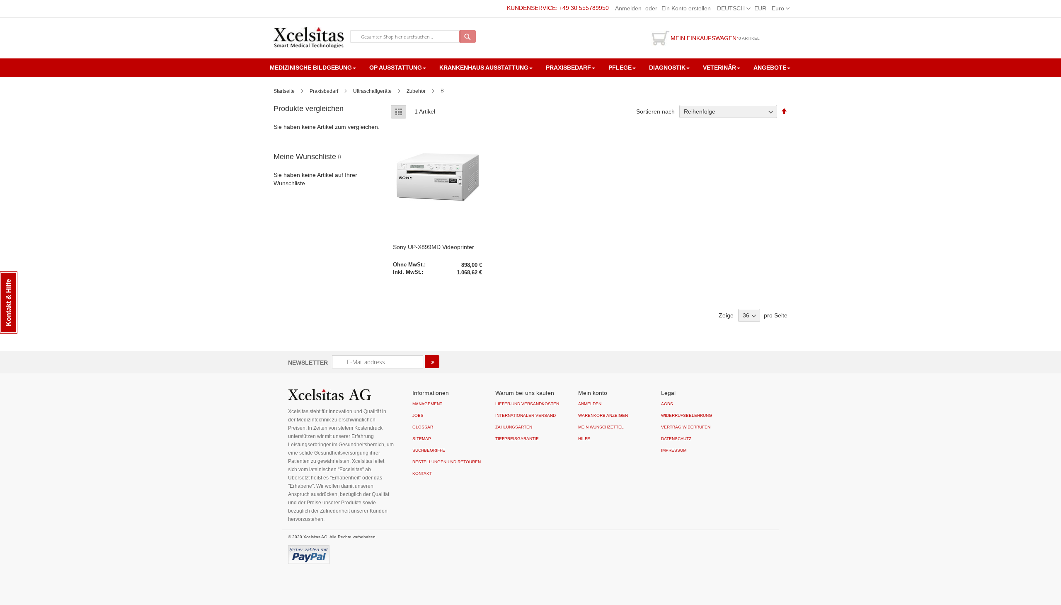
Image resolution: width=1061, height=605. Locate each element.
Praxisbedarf (324, 91)
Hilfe (584, 438)
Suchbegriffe (428, 450)
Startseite (285, 91)
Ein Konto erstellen (686, 8)
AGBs (667, 404)
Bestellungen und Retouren (446, 462)
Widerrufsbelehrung (686, 415)
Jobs (418, 415)
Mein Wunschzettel (601, 427)
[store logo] (309, 37)
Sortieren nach (655, 111)
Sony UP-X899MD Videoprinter (433, 247)
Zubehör (417, 91)
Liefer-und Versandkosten (527, 404)
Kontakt (422, 473)
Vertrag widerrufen (685, 427)
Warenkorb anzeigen (603, 415)
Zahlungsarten (513, 427)
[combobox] (405, 36)
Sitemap (421, 438)
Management (427, 404)
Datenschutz (676, 438)
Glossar (422, 427)
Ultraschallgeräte (373, 91)
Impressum (673, 450)
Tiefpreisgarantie (517, 438)
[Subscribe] (432, 361)
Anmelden (628, 8)
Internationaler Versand (525, 415)
